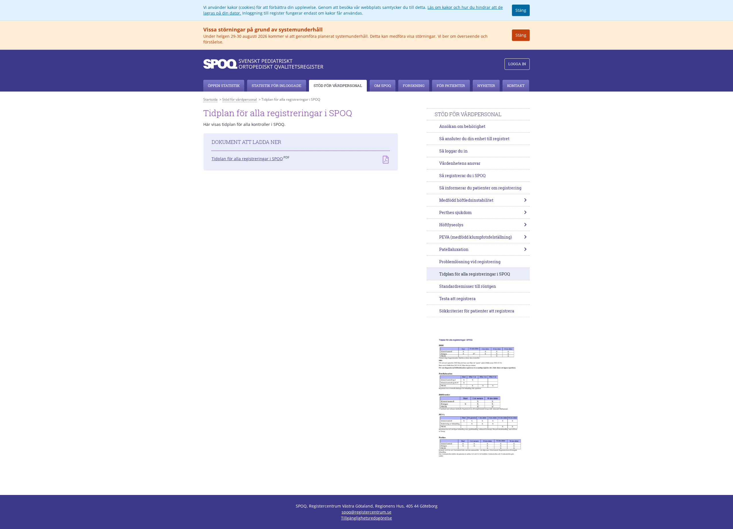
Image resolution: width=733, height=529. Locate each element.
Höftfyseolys (451, 224)
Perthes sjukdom (455, 212)
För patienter (451, 85)
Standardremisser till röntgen (467, 286)
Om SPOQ (382, 85)
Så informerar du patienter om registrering (480, 188)
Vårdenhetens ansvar (459, 163)
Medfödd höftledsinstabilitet (466, 200)
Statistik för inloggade (276, 85)
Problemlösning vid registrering (470, 261)
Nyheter (486, 85)
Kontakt (516, 85)
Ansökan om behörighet (462, 126)
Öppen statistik (224, 85)
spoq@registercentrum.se (366, 512)
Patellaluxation (453, 249)
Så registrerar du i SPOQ (462, 175)
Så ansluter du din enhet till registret (474, 138)
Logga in (517, 63)
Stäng (520, 10)
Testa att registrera (457, 298)
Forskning (414, 85)
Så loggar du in (453, 151)
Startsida (210, 99)
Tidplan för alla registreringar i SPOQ (247, 158)
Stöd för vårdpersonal (338, 85)
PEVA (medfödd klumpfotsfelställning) (475, 237)
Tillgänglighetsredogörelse (366, 518)
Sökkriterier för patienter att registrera (476, 311)
